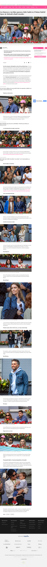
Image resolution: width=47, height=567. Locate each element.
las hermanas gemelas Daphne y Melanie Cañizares (13, 154)
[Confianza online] (23, 563)
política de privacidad (39, 54)
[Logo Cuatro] (29, 541)
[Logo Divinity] (40, 541)
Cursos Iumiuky (31, 526)
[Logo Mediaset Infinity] (7, 541)
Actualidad (5, 7)
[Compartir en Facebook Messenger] (29, 62)
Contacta (12, 524)
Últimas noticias (4, 524)
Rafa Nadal (12, 514)
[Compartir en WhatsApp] (24, 62)
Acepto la (38, 54)
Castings (12, 522)
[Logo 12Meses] (40, 547)
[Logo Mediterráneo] (34, 550)
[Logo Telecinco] (18, 541)
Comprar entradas (32, 524)
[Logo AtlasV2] (12, 550)
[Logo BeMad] (7, 547)
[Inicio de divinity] (1, 7)
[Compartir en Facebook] (31, 62)
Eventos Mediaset (23, 525)
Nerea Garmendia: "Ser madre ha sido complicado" (8, 4)
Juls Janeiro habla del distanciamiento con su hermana (25, 4)
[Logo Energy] (40, 544)
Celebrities (4, 522)
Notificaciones (13, 529)
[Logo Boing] (29, 544)
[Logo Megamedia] (24, 559)
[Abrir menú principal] (45, 7)
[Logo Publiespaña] (23, 550)
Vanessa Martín (5, 47)
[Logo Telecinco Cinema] (29, 547)
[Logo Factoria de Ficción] (18, 544)
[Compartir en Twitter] (26, 62)
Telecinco (39, 524)
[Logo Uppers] (18, 547)
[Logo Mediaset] (23, 536)
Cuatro (39, 526)
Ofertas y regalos (32, 522)
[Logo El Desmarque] (7, 544)
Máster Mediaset (23, 527)
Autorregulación (14, 530)
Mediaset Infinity (41, 522)
